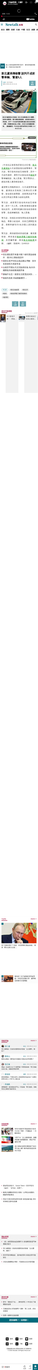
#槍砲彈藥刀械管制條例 (18, 293)
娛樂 (33, 30)
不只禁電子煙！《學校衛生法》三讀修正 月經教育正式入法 (12, 318)
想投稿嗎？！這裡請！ (19, 1320)
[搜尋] (36, 24)
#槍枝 (5, 293)
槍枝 (32, 175)
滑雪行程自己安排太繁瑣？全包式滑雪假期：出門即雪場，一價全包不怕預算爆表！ (31, 318)
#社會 (5, 290)
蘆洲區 (7, 168)
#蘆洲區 (5, 297)
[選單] (2, 24)
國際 (8, 30)
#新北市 (25, 290)
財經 (13, 30)
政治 (3, 30)
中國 (23, 30)
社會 (18, 30)
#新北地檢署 (14, 290)
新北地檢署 (28, 240)
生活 (28, 30)
